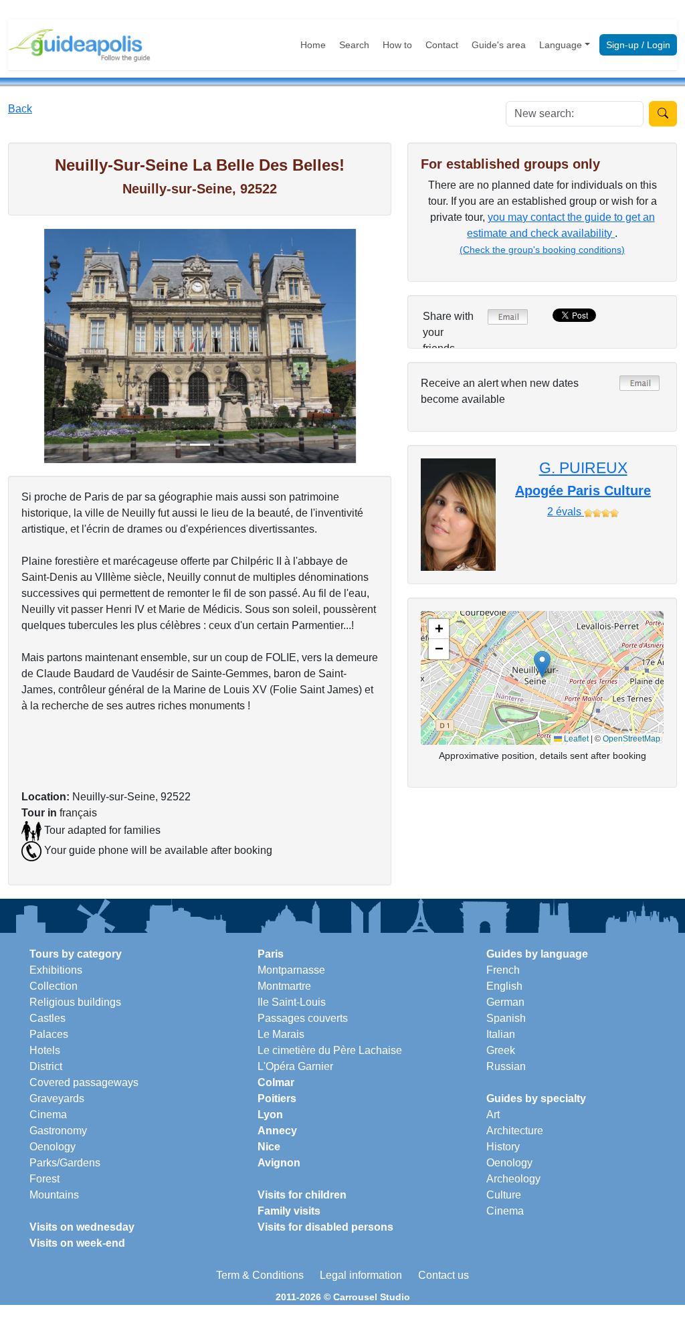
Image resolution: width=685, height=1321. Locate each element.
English (504, 986)
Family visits (289, 1211)
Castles (47, 1018)
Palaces (48, 1034)
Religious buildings (75, 1002)
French (503, 970)
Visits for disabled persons (325, 1227)
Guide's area (499, 44)
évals (565, 511)
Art (493, 1114)
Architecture (514, 1130)
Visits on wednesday (81, 1227)
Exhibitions (55, 970)
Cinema (48, 1114)
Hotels (44, 1050)
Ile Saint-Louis (292, 1002)
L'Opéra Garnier (295, 1066)
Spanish (506, 1018)
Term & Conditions (260, 1275)
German (505, 1002)
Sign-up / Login (638, 44)
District (45, 1066)
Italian (500, 1034)
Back (20, 108)
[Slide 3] (224, 444)
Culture (503, 1195)
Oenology (52, 1146)
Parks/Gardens (64, 1162)
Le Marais (281, 1034)
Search (354, 44)
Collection (53, 986)
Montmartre (284, 986)
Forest (44, 1178)
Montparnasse (291, 970)
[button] (542, 664)
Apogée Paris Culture (583, 490)
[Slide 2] (200, 444)
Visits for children (302, 1195)
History (503, 1146)
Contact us (443, 1275)
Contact (441, 44)
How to (397, 44)
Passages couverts (303, 1018)
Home (313, 44)
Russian (506, 1066)
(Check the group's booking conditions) (542, 249)
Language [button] (560, 44)
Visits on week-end (77, 1243)
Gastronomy (58, 1130)
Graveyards (56, 1098)
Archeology (513, 1178)
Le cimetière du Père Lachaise (330, 1050)
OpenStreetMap (631, 738)
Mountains (54, 1195)
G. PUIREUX (583, 467)
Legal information (361, 1275)
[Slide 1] (176, 444)
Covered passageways (83, 1082)
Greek (500, 1050)
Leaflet (575, 738)
